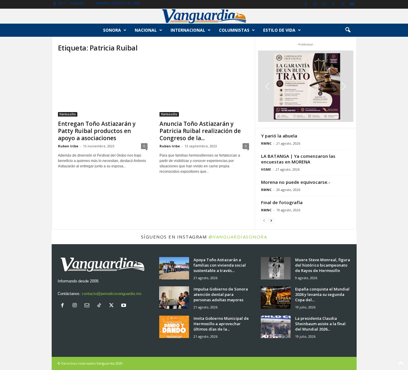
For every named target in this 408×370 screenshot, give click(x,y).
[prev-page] (264, 220)
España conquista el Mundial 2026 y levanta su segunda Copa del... (322, 294)
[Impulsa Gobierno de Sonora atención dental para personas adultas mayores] (174, 297)
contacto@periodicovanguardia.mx (112, 293)
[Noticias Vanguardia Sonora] (204, 16)
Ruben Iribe (68, 146)
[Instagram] (315, 4)
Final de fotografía (282, 202)
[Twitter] (342, 4)
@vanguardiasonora (237, 237)
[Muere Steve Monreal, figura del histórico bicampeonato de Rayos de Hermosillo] (276, 268)
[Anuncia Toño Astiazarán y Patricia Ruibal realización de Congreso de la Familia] (204, 88)
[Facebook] (305, 4)
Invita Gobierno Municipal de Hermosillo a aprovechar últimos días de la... (221, 324)
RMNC (266, 143)
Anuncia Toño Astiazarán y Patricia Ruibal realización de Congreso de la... (200, 131)
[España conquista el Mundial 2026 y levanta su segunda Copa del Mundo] (276, 297)
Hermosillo (67, 114)
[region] (305, 86)
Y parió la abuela (279, 136)
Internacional (188, 30)
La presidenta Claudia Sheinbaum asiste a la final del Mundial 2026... (320, 324)
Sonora (112, 30)
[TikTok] (333, 4)
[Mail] (324, 4)
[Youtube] (352, 4)
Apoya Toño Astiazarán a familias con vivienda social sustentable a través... (220, 265)
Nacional (146, 30)
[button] (347, 30)
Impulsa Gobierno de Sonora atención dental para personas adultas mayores (221, 294)
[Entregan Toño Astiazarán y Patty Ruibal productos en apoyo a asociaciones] (103, 88)
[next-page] (271, 220)
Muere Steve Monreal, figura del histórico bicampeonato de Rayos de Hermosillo (322, 265)
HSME (266, 169)
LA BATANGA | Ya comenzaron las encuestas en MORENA (298, 159)
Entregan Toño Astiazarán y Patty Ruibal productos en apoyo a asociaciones (97, 131)
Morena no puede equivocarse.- (295, 182)
